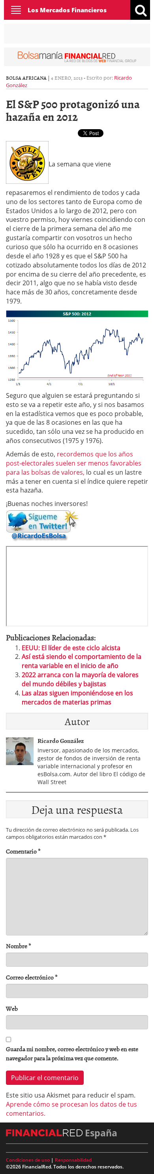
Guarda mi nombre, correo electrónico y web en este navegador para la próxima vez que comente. (72, 1053)
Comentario (23, 851)
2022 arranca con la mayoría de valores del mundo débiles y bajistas (80, 679)
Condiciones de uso (28, 1160)
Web (12, 1008)
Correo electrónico (32, 977)
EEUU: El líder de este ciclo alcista (71, 647)
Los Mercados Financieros (67, 10)
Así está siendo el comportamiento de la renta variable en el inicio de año (81, 661)
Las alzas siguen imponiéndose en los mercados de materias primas (77, 697)
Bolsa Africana (26, 78)
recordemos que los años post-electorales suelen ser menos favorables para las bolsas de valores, (73, 463)
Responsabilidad (73, 1160)
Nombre (18, 946)
